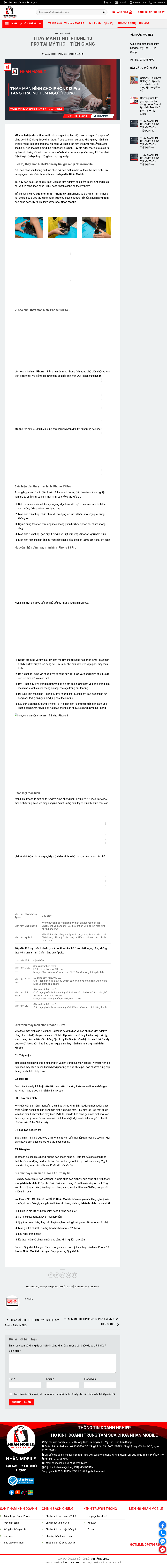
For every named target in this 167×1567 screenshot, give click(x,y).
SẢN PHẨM (95, 23)
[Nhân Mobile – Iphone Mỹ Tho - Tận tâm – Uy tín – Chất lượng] (16, 12)
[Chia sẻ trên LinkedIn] (74, 1275)
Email (50, 1379)
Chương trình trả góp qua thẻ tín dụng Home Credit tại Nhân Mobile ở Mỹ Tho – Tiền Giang (150, 106)
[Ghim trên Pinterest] (68, 1275)
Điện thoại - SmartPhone (17, 1516)
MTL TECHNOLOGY (76, 1562)
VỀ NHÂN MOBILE (74, 23)
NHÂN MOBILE (101, 1559)
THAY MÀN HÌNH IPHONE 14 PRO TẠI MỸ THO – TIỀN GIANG (149, 126)
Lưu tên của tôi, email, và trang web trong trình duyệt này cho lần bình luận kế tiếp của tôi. (64, 1394)
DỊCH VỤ (108, 23)
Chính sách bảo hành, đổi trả (61, 1516)
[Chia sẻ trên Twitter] (57, 1275)
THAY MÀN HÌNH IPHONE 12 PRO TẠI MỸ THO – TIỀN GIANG (149, 160)
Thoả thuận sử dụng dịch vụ (61, 1542)
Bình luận (15, 1351)
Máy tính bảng (11, 1522)
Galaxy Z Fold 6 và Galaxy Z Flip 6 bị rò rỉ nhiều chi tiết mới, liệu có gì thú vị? (150, 84)
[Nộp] (104, 12)
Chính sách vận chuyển (58, 1522)
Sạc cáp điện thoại (14, 1542)
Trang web (90, 1379)
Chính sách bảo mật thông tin (61, 1529)
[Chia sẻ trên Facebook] (51, 1275)
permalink (94, 1286)
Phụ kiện (8, 1536)
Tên (12, 1379)
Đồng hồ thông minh (15, 1529)
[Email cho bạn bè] (62, 1275)
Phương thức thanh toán (59, 1536)
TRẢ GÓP (144, 23)
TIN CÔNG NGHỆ (127, 23)
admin (80, 54)
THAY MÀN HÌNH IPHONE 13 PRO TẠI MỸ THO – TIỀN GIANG (149, 143)
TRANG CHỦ (55, 23)
